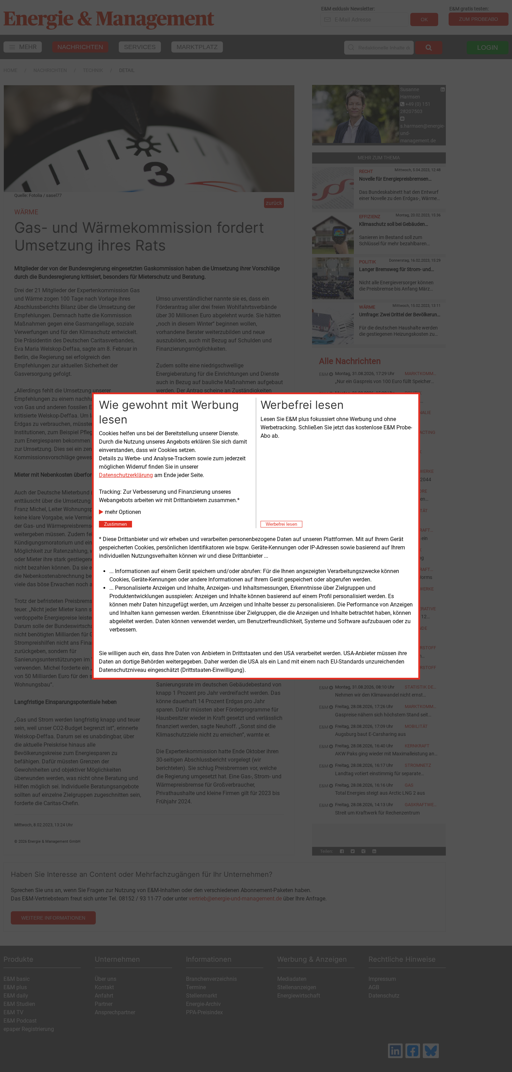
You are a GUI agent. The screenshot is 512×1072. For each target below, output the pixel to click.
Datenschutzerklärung (126, 475)
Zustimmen (115, 524)
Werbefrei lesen (281, 524)
